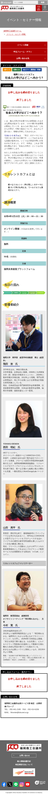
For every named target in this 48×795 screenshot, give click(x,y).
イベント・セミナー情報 (16, 34)
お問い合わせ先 (22, 58)
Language (7, 2)
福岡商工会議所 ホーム (12, 31)
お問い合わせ (24, 755)
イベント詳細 (22, 45)
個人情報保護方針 (24, 761)
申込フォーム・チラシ (23, 52)
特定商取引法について (24, 765)
